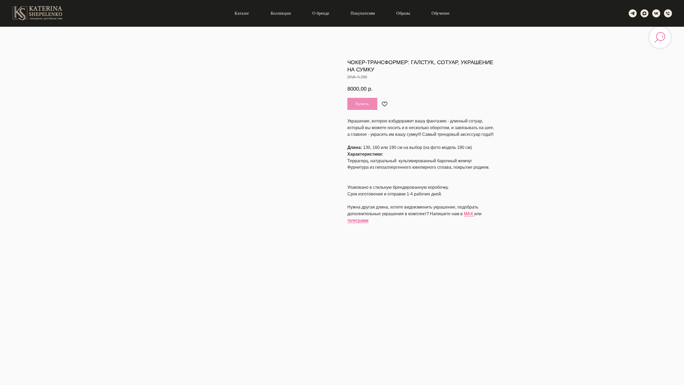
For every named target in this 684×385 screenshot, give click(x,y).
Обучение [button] (440, 13)
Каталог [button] (242, 13)
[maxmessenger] (644, 13)
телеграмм (357, 220)
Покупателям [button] (363, 13)
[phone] (668, 13)
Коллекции (281, 13)
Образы (403, 13)
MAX (469, 213)
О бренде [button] (320, 13)
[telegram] (633, 13)
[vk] (656, 13)
